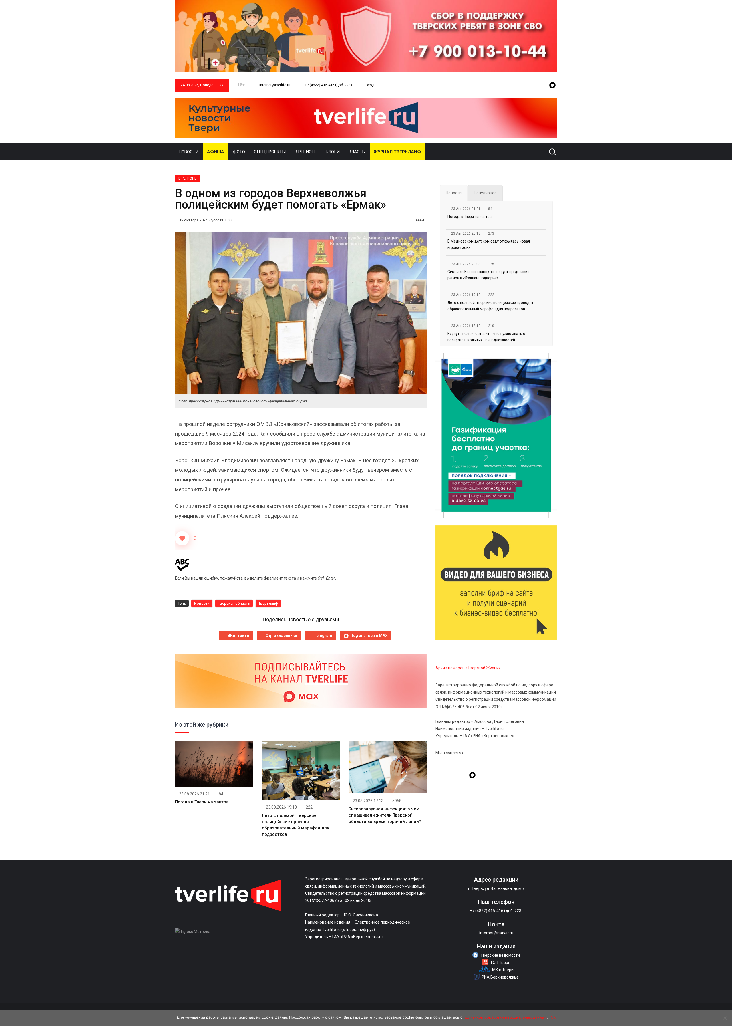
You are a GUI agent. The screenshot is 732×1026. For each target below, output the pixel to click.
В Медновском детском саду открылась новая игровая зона (488, 244)
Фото (239, 151)
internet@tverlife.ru (274, 85)
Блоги (333, 151)
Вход (370, 85)
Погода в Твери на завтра (202, 802)
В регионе (306, 151)
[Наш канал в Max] (552, 85)
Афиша (215, 151)
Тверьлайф (268, 603)
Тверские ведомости (500, 955)
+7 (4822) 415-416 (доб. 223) (328, 85)
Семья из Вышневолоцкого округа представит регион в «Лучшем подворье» (488, 275)
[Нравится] (182, 538)
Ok (553, 1017)
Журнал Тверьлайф (397, 151)
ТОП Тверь (500, 962)
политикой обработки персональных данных (505, 1017)
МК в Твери (503, 969)
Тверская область (234, 603)
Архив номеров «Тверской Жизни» (468, 668)
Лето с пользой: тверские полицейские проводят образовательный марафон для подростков (490, 305)
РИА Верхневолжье (500, 977)
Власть (357, 151)
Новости (188, 151)
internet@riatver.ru (496, 933)
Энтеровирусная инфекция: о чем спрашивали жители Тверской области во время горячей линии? (385, 815)
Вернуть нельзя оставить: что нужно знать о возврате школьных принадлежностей (486, 336)
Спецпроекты (270, 151)
